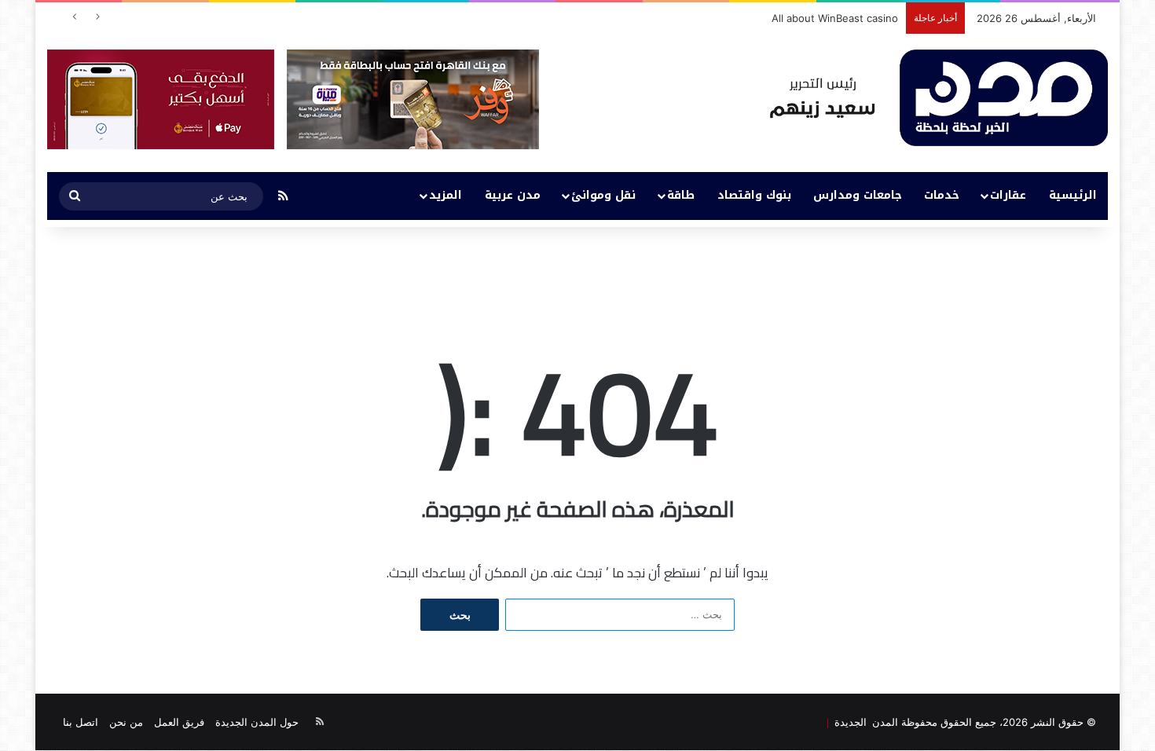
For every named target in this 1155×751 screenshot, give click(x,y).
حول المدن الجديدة (257, 722)
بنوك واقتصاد (754, 195)
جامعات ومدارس (857, 195)
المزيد (445, 195)
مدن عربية (513, 195)
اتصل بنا (80, 722)
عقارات (1008, 195)
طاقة (681, 195)
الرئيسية (1073, 195)
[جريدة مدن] (939, 97)
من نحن (126, 722)
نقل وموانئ (603, 195)
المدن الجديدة (863, 721)
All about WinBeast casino (835, 18)
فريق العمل (179, 722)
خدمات (941, 195)
